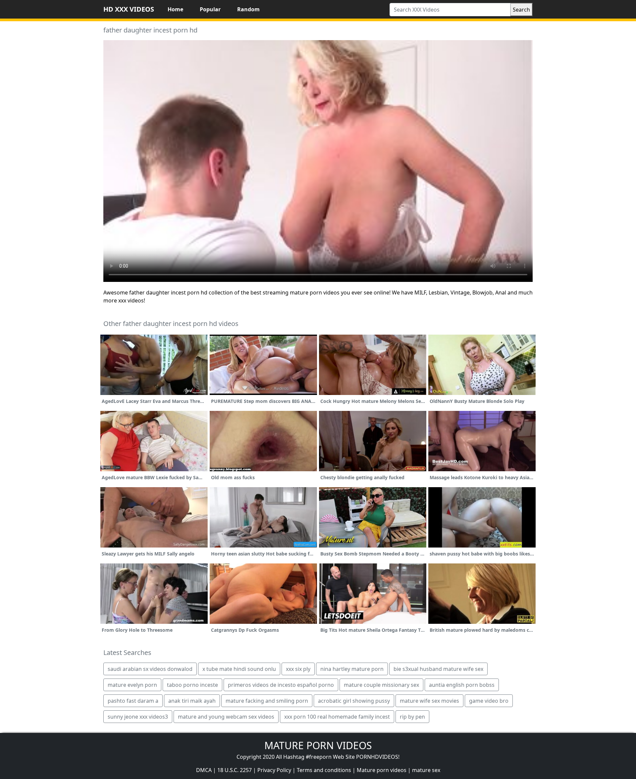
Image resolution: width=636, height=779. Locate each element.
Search (521, 9)
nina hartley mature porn (352, 669)
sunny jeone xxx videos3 (138, 716)
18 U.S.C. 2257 (234, 770)
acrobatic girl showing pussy (354, 700)
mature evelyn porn (132, 684)
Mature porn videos (381, 770)
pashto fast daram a (133, 700)
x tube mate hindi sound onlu (239, 669)
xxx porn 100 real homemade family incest (337, 716)
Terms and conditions (324, 770)
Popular (210, 9)
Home (175, 9)
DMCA (204, 770)
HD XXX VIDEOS (128, 9)
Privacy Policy (274, 770)
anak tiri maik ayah (192, 700)
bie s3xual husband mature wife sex (438, 669)
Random (248, 9)
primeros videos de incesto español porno (281, 684)
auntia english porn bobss (462, 684)
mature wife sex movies (429, 700)
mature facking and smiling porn (267, 700)
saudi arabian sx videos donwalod (150, 669)
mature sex (426, 770)
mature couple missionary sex (381, 684)
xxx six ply (298, 669)
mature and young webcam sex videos (226, 716)
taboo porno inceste (192, 684)
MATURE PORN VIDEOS (318, 745)
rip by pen (412, 716)
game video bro (488, 700)
